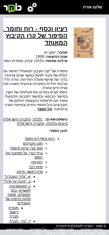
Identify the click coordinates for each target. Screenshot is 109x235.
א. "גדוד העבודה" (17, 176)
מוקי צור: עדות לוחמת (26, 148)
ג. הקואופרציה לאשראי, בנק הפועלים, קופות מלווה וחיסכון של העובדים (18, 194)
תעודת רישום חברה (13, 212)
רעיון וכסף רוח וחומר (40, 138)
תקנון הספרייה (64, 229)
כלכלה (37, 119)
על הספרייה (38, 229)
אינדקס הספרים (92, 229)
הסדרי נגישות (56, 233)
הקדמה (37, 162)
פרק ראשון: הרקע (30, 172)
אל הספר (44, 109)
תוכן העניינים (33, 143)
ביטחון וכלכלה (57, 123)
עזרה (36, 233)
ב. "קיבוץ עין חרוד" (17, 181)
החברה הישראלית (17, 119)
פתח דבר (36, 167)
